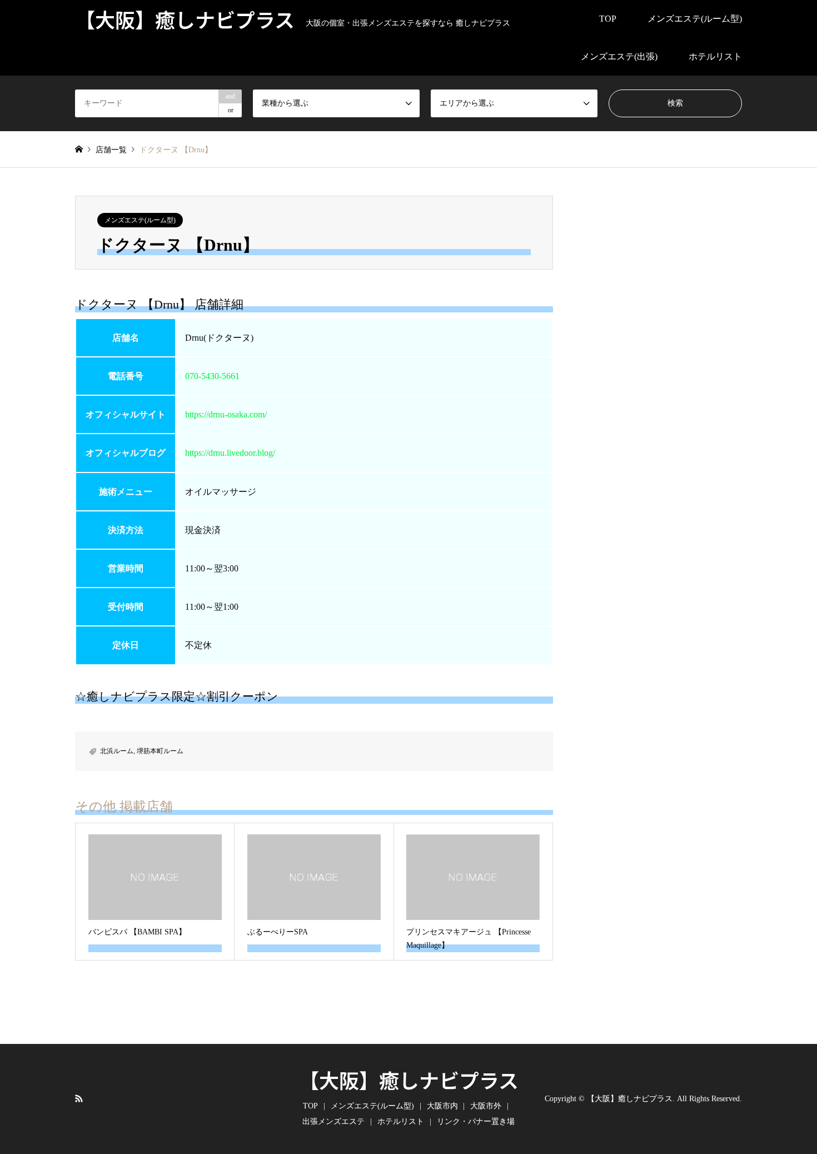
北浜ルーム (116, 751)
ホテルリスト (715, 56)
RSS (79, 1098)
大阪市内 (442, 1106)
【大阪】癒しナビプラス (409, 1079)
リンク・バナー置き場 (476, 1121)
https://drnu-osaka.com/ (226, 414)
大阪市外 (485, 1106)
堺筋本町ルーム (160, 751)
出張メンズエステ (333, 1121)
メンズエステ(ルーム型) (694, 18)
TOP (607, 18)
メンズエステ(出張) (619, 56)
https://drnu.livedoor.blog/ (230, 452)
